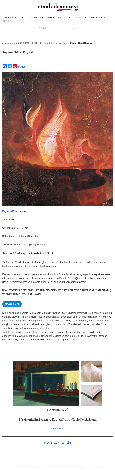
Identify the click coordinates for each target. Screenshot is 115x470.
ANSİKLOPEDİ (98, 17)
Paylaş (21, 66)
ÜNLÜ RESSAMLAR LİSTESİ (27, 43)
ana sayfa (7, 43)
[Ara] (75, 28)
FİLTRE (7, 21)
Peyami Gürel (61, 43)
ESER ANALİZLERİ (13, 17)
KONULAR (80, 17)
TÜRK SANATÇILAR (59, 17)
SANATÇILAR (35, 17)
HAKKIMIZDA (51, 442)
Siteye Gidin (57, 428)
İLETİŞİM (66, 442)
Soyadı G (48, 43)
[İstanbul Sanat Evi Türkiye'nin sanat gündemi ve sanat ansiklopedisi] (57, 7)
